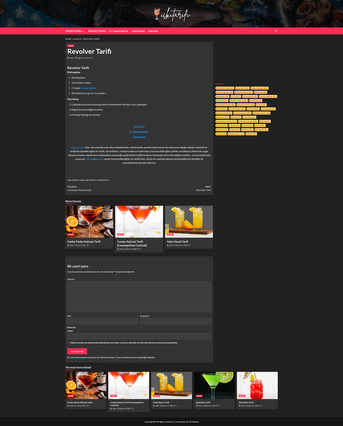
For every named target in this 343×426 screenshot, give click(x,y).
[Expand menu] (83, 31)
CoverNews (180, 421)
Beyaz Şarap (225, 92)
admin (72, 58)
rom (265, 121)
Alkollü (70, 46)
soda (222, 125)
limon (253, 109)
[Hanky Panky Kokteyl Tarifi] (89, 222)
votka (247, 130)
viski (235, 130)
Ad (69, 316)
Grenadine (250, 96)
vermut (222, 130)
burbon (75, 180)
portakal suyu (248, 121)
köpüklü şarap (226, 105)
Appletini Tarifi (203, 402)
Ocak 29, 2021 (81, 245)
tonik (260, 125)
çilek (221, 134)
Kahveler (153, 30)
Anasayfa (139, 126)
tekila (247, 125)
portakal (249, 117)
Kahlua (82, 180)
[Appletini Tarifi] (214, 385)
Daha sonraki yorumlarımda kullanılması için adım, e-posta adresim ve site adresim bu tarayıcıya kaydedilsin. (124, 342)
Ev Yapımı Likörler (118, 30)
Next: (203, 188)
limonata (268, 109)
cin (236, 96)
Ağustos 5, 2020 (210, 406)
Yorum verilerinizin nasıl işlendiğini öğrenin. (135, 357)
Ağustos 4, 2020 (253, 406)
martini (223, 117)
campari (223, 96)
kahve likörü (91, 180)
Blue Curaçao (243, 92)
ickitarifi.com (77, 147)
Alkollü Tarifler (73, 30)
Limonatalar (138, 30)
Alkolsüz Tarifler (97, 30)
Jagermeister (268, 96)
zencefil (262, 130)
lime (222, 109)
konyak (256, 100)
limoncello (224, 113)
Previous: (79, 188)
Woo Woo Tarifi (246, 402)
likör (261, 105)
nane (236, 117)
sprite (235, 125)
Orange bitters (102, 180)
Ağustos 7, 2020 (181, 245)
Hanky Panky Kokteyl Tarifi (84, 241)
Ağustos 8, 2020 (131, 249)
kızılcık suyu (245, 105)
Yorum (71, 279)
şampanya (236, 134)
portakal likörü (227, 121)
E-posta (145, 316)
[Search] (276, 31)
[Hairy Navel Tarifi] (189, 222)
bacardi (242, 88)
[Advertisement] (246, 60)
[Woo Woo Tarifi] (257, 385)
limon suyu (242, 113)
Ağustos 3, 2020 (83, 58)
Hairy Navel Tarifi (177, 241)
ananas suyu (225, 88)
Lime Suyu (237, 109)
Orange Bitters (88, 87)
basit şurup (260, 88)
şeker (251, 134)
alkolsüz (100, 158)
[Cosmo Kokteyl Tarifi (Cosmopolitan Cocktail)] (139, 222)
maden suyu (262, 113)
